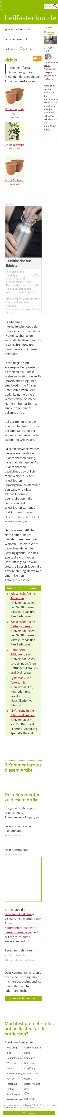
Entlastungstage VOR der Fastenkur (15, 1078)
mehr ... (47, 129)
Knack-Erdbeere (14, 180)
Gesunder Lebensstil (16, 39)
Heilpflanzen (11, 49)
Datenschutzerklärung (32, 1107)
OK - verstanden (29, 1113)
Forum (28, 49)
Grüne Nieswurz (14, 145)
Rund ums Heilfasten (19, 29)
